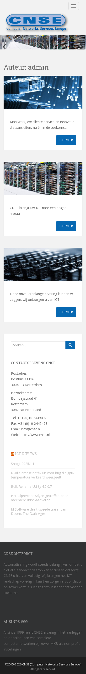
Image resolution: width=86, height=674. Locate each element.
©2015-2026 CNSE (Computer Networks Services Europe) (43, 664)
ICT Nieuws (26, 453)
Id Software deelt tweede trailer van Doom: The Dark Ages (38, 511)
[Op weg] (43, 178)
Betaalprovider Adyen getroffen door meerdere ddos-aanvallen (39, 497)
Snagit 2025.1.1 (22, 463)
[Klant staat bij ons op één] (43, 92)
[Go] (70, 345)
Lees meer (66, 140)
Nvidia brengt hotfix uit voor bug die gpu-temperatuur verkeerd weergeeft (42, 475)
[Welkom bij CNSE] (43, 264)
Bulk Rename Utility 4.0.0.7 (31, 486)
